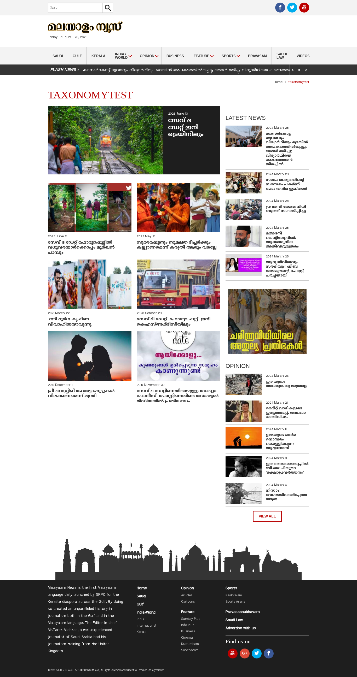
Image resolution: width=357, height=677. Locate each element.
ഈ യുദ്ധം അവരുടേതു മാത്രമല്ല (286, 384)
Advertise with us (241, 628)
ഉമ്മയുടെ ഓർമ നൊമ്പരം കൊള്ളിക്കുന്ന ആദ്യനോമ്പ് (281, 441)
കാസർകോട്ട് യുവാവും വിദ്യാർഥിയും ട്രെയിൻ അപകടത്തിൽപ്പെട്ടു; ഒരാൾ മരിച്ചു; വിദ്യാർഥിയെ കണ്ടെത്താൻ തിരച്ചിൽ (199, 70)
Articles (186, 595)
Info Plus (187, 625)
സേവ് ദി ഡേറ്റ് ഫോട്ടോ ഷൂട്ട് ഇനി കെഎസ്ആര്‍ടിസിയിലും (173, 322)
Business (175, 56)
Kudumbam (190, 644)
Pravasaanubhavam (243, 612)
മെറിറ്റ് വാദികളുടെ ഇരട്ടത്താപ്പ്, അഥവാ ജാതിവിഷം (286, 413)
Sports (231, 588)
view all (267, 516)
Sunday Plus (190, 619)
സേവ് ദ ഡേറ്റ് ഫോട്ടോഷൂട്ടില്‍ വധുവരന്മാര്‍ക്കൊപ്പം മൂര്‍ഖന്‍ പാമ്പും (81, 247)
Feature (187, 612)
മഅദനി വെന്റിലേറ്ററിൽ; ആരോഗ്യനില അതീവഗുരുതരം (282, 240)
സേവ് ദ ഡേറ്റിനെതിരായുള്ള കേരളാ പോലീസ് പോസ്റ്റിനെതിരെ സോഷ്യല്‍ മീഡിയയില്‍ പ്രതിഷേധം (177, 396)
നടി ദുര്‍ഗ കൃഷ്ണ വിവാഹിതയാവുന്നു (70, 322)
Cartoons (188, 602)
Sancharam (190, 650)
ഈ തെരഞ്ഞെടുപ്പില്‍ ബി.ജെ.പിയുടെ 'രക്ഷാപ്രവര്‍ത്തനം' (287, 468)
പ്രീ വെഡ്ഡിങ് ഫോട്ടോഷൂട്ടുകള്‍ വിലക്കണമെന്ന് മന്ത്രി (81, 393)
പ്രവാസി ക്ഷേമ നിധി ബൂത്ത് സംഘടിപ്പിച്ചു (286, 209)
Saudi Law (282, 56)
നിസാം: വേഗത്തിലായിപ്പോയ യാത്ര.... (286, 495)
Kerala (98, 56)
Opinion (187, 588)
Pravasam (257, 56)
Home (278, 82)
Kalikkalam (234, 595)
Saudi (58, 56)
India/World (146, 612)
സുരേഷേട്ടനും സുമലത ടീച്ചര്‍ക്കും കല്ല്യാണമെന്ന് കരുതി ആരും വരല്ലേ (177, 245)
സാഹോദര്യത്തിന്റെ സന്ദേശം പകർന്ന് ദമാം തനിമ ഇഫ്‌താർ (287, 184)
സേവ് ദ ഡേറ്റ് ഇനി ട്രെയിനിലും (186, 127)
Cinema (187, 638)
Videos (303, 56)
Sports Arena (235, 602)
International (146, 626)
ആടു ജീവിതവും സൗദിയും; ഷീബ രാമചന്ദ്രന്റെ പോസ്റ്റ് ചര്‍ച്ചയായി (285, 269)
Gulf (77, 56)
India (140, 619)
